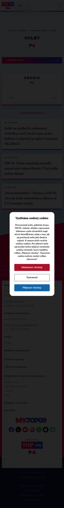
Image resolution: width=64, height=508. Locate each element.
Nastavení (32, 277)
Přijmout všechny (32, 287)
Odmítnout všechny (31, 267)
